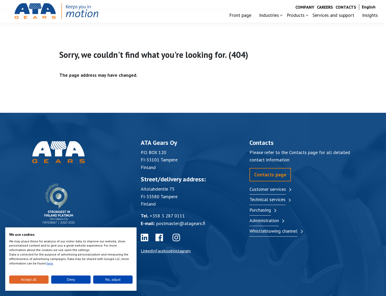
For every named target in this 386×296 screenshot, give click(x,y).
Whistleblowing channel (273, 231)
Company (304, 7)
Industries (269, 15)
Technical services (267, 199)
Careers (325, 7)
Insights (370, 15)
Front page (240, 15)
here (49, 263)
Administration (264, 220)
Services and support (333, 15)
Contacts (346, 7)
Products (296, 15)
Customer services (267, 189)
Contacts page (270, 174)
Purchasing (260, 210)
